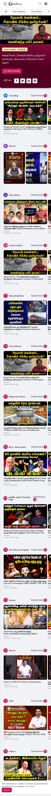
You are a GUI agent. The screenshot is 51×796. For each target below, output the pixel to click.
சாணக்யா (7, 131)
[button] (46, 4)
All (6, 11)
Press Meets (36, 11)
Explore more (37, 95)
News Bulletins (19, 11)
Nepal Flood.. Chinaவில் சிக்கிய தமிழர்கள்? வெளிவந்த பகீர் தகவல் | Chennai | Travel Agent (24, 59)
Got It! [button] (7, 790)
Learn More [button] (30, 786)
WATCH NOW (13, 71)
